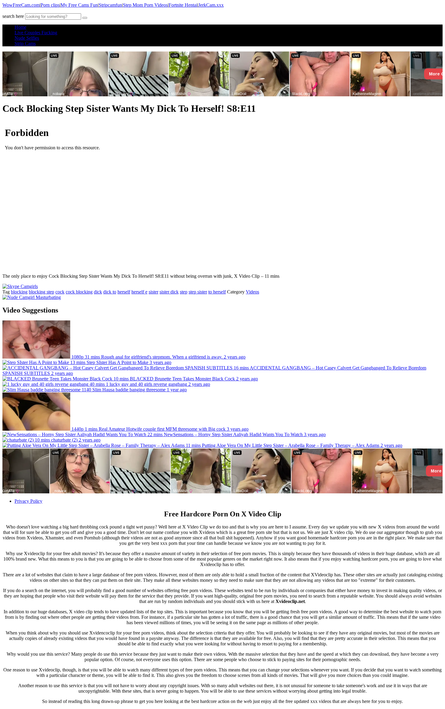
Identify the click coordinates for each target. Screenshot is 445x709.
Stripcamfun (110, 5)
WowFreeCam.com (21, 5)
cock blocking (79, 291)
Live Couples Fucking (36, 32)
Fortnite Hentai (183, 5)
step (183, 291)
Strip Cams (25, 43)
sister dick (169, 291)
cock (59, 291)
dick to (109, 291)
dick (98, 291)
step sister (198, 291)
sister (153, 291)
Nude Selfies (27, 38)
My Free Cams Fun (79, 5)
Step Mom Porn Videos (145, 5)
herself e (139, 291)
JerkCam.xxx (211, 5)
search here (13, 16)
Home (20, 27)
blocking (19, 291)
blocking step (41, 291)
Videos (252, 291)
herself (123, 291)
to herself (217, 291)
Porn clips (50, 5)
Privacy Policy (28, 501)
